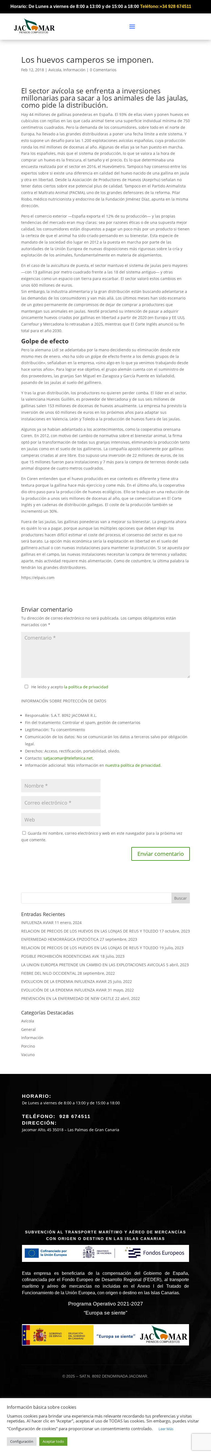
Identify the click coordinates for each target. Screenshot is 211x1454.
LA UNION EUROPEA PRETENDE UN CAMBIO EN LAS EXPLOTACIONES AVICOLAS (93, 964)
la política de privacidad (86, 686)
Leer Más (166, 1428)
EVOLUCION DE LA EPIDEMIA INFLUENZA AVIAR (64, 981)
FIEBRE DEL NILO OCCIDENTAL (48, 973)
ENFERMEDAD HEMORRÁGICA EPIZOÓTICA (60, 939)
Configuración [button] (21, 1441)
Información (74, 69)
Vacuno (28, 1054)
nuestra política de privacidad (132, 765)
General (28, 1029)
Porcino (28, 1046)
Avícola (54, 69)
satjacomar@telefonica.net (68, 758)
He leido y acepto (69, 686)
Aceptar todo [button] (53, 1441)
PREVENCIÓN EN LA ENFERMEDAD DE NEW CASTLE (67, 998)
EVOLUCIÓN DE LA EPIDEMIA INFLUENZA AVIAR (64, 990)
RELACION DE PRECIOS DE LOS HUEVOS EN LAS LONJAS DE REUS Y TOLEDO (89, 931)
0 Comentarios (103, 69)
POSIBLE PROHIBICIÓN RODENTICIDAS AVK (60, 956)
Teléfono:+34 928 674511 (165, 6)
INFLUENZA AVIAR (37, 922)
